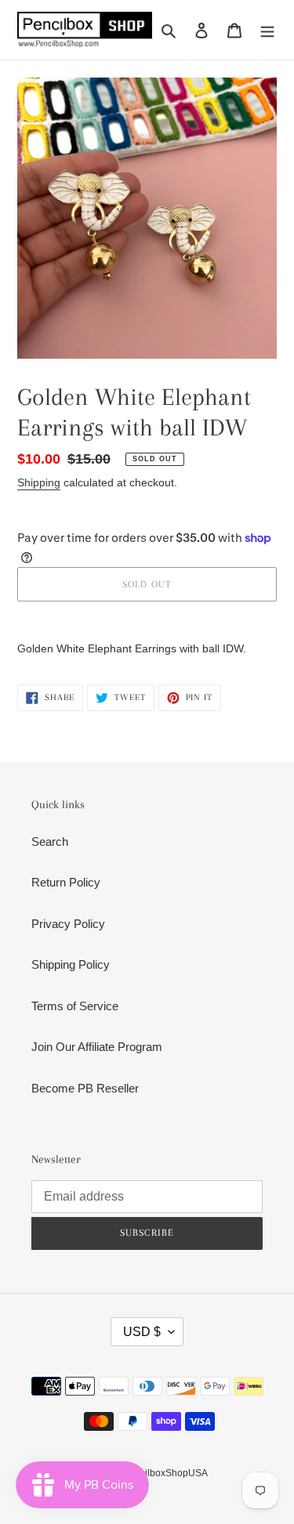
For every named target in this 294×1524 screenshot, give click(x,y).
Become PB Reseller (85, 1088)
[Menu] (267, 30)
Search (49, 841)
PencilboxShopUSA (165, 1473)
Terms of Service (74, 1006)
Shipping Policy (70, 964)
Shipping (38, 482)
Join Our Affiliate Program (96, 1046)
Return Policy (65, 882)
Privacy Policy (68, 923)
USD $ (142, 1331)
